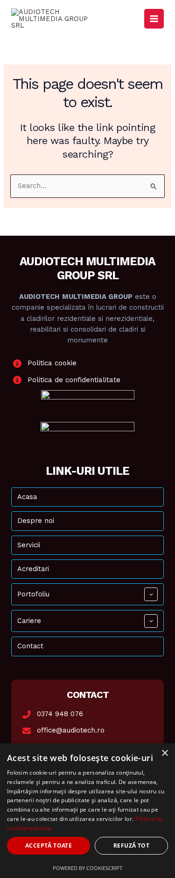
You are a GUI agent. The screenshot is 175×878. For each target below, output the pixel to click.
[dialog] (87, 810)
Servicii (28, 545)
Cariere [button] (29, 621)
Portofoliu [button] (33, 594)
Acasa (27, 497)
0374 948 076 (60, 714)
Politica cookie (52, 363)
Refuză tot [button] (131, 845)
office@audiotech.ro (71, 730)
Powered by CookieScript (87, 867)
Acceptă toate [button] (48, 845)
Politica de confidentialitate (74, 380)
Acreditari (33, 569)
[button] (151, 594)
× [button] (164, 753)
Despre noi (35, 520)
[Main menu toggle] (154, 19)
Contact (30, 646)
